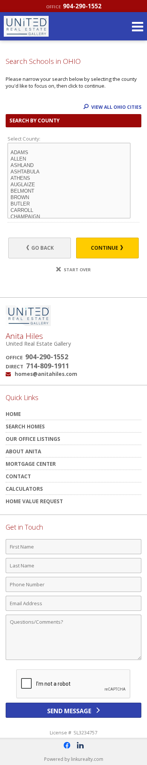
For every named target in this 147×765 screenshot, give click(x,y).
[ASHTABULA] (69, 172)
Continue (105, 247)
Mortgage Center (31, 463)
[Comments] (73, 659)
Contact (18, 476)
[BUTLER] (69, 204)
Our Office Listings (33, 438)
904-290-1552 (73, 6)
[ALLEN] (69, 159)
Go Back (42, 247)
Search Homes (25, 426)
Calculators (24, 488)
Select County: (24, 138)
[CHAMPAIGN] (69, 217)
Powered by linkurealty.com (73, 759)
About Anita (23, 451)
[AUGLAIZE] (69, 185)
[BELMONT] (69, 191)
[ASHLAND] (69, 165)
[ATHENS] (69, 178)
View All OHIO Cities (115, 107)
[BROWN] (69, 198)
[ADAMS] (69, 153)
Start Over (77, 269)
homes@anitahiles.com (46, 373)
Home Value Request (34, 501)
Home (13, 413)
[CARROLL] (69, 210)
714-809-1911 (47, 365)
